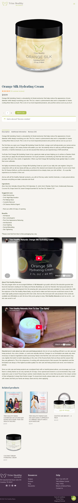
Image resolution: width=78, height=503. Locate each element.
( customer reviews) (17, 91)
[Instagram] (9, 485)
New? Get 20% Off (62, 479)
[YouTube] (15, 485)
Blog (29, 484)
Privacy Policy (60, 499)
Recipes (30, 479)
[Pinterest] (12, 485)
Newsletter (31, 486)
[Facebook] (7, 485)
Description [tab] (6, 132)
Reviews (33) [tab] (32, 132)
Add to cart (21, 113)
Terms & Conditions (59, 497)
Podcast (30, 481)
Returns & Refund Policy (63, 486)
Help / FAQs (60, 484)
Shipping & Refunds (59, 501)
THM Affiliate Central (62, 481)
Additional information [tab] (18, 132)
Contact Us (59, 488)
